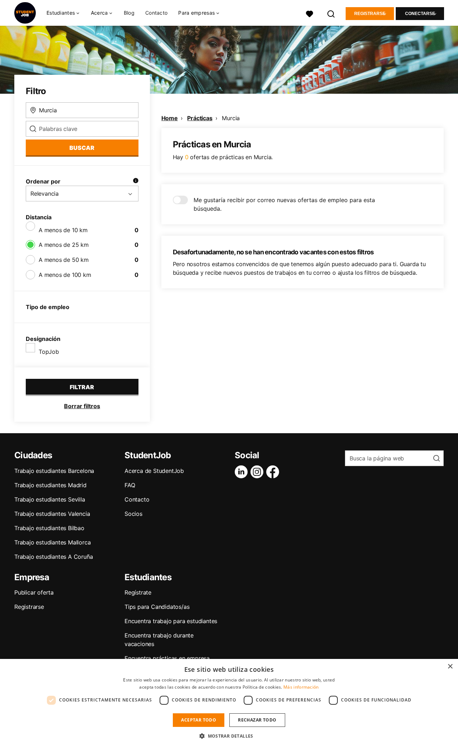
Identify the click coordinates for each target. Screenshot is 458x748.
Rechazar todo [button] (257, 720)
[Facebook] (274, 471)
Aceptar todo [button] (198, 720)
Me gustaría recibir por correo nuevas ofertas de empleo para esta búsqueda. (284, 204)
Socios (133, 513)
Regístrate (138, 592)
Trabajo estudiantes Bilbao (49, 528)
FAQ (130, 485)
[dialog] (229, 703)
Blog (129, 13)
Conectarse (420, 13)
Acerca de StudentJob (154, 470)
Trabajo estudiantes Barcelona (54, 470)
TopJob (49, 351)
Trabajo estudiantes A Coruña (53, 556)
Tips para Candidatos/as (157, 606)
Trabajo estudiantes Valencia (52, 513)
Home (169, 118)
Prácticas (199, 118)
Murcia (231, 118)
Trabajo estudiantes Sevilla (49, 499)
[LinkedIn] (242, 471)
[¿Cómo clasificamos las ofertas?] (135, 181)
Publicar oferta (34, 592)
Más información (301, 687)
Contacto (156, 13)
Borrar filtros (82, 406)
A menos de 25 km (64, 244)
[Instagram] (258, 471)
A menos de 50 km (64, 259)
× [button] (450, 666)
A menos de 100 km (65, 274)
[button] (229, 735)
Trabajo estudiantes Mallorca (52, 542)
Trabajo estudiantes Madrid (50, 485)
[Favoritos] (309, 13)
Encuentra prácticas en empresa (167, 658)
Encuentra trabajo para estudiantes (171, 621)
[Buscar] (331, 13)
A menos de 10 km (63, 230)
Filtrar (82, 387)
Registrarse (369, 13)
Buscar (81, 147)
